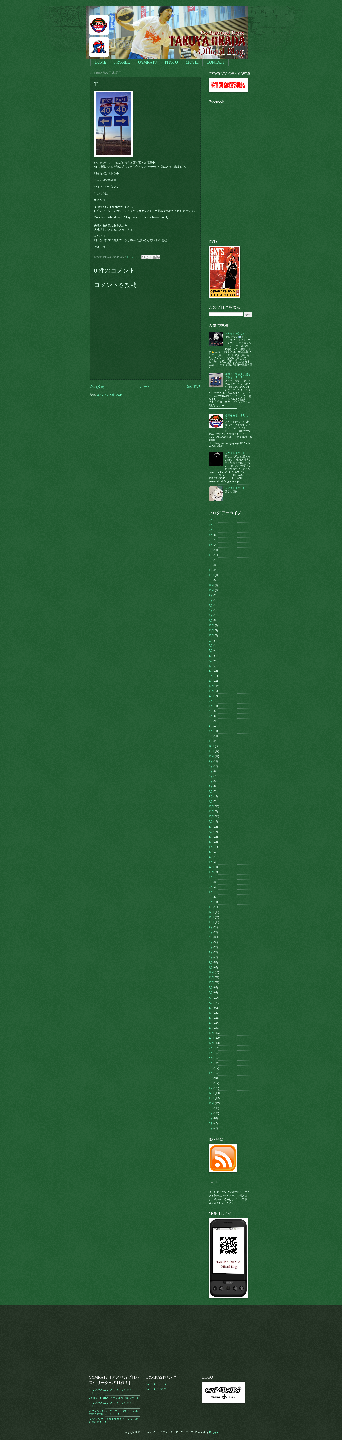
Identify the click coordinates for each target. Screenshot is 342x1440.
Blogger (213, 1432)
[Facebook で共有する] (155, 257)
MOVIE (192, 62)
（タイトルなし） (235, 333)
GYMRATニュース (156, 1384)
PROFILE (122, 62)
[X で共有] (151, 257)
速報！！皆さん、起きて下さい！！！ (238, 376)
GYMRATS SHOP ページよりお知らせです (114, 1397)
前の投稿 (193, 387)
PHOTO (171, 62)
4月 (211, 544)
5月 (211, 529)
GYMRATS (147, 62)
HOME (100, 62)
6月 (211, 519)
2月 (211, 550)
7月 (211, 600)
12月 (211, 585)
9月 (211, 580)
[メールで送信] (143, 257)
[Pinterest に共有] (158, 257)
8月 (211, 524)
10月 (211, 575)
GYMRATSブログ (156, 1389)
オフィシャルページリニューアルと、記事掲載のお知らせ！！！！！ (113, 1412)
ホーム (145, 387)
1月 (211, 555)
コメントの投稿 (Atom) (110, 394)
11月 (211, 630)
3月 (211, 534)
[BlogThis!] (147, 257)
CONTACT (215, 62)
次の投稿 (97, 387)
